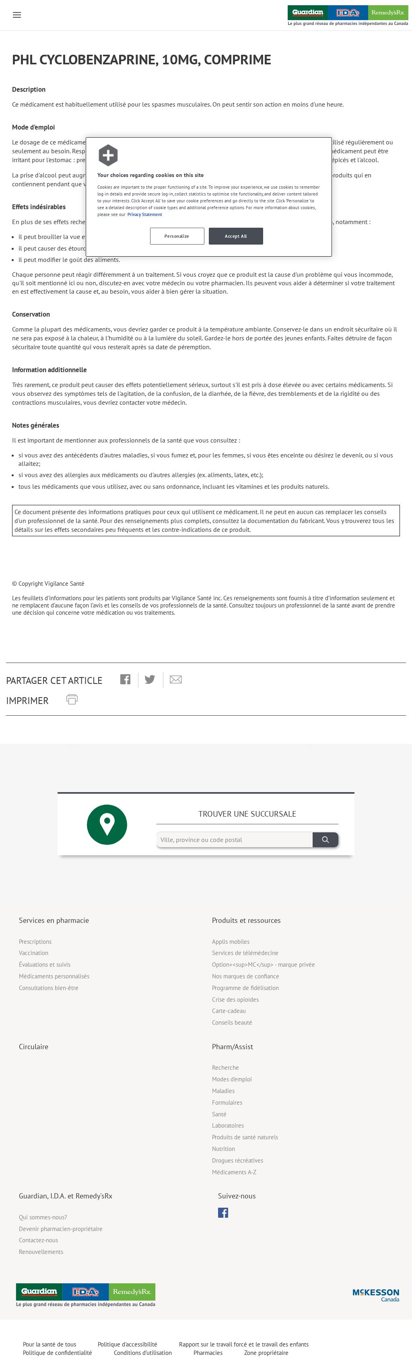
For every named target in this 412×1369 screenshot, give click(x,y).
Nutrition (223, 1149)
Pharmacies (208, 1353)
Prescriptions (35, 941)
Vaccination (33, 953)
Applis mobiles (230, 941)
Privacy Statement (145, 214)
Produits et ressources (246, 920)
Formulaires (227, 1102)
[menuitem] (223, 1213)
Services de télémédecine (245, 953)
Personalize (177, 236)
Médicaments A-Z (234, 1172)
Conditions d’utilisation (143, 1353)
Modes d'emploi (232, 1079)
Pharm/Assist (232, 1046)
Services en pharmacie (54, 920)
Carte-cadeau (229, 1011)
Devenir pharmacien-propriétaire (61, 1229)
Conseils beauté (232, 1022)
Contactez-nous (38, 1240)
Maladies (223, 1091)
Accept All (236, 236)
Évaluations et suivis (44, 964)
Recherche (225, 1067)
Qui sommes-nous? (43, 1217)
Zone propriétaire (266, 1353)
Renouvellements (41, 1252)
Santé (219, 1114)
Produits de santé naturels (245, 1137)
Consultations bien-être (48, 988)
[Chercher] (325, 839)
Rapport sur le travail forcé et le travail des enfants (244, 1344)
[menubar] (223, 1213)
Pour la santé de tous (49, 1344)
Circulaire (33, 1046)
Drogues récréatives (237, 1160)
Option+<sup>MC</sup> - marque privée (263, 964)
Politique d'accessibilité (127, 1344)
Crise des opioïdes (235, 999)
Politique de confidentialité (57, 1353)
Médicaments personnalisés (54, 976)
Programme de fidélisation (245, 988)
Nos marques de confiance (245, 976)
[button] (125, 680)
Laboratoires (228, 1125)
